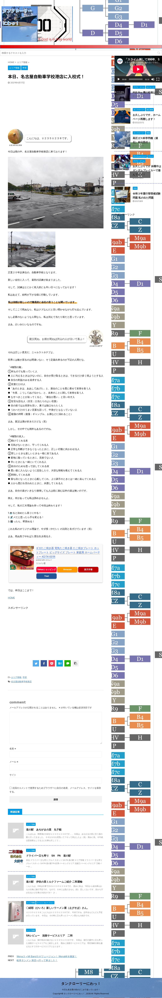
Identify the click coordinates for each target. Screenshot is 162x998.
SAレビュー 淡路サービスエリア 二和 (49, 935)
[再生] (118, 79)
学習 (25, 677)
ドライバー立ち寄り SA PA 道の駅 (48, 855)
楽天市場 (88, 569)
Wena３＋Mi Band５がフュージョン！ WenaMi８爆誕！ (47, 956)
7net (46, 576)
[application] (138, 69)
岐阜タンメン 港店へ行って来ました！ (37, 960)
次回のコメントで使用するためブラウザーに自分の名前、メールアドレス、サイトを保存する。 (55, 790)
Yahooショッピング (46, 569)
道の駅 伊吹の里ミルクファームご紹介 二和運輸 (54, 881)
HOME (11, 597)
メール (13, 761)
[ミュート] (152, 79)
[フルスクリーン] (157, 79)
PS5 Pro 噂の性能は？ (145, 92)
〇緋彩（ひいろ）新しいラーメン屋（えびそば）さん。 (57, 907)
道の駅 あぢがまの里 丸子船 (44, 829)
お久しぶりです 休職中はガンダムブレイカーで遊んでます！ (147, 170)
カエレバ (48, 560)
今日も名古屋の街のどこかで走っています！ (81, 989)
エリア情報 (16, 677)
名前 (12, 748)
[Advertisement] (31, 105)
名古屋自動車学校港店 (21, 681)
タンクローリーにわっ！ (81, 983)
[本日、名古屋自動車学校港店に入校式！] (59, 663)
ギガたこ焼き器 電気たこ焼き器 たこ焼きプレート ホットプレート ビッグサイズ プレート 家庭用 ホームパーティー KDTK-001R (68, 552)
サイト (12, 774)
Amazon (67, 569)
